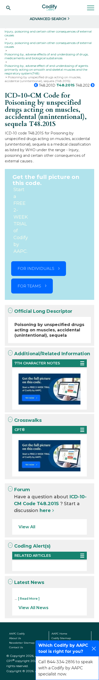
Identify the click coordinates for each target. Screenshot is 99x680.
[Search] (8, 8)
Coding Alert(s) (32, 546)
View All (27, 526)
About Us (15, 638)
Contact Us (16, 647)
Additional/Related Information (52, 354)
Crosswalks (28, 420)
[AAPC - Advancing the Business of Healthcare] (49, 8)
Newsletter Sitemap (22, 642)
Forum (22, 489)
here (45, 510)
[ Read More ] (29, 598)
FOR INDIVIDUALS (36, 268)
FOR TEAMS (29, 286)
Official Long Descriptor (43, 311)
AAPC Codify (17, 633)
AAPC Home (59, 633)
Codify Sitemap (61, 638)
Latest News (29, 582)
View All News (33, 607)
